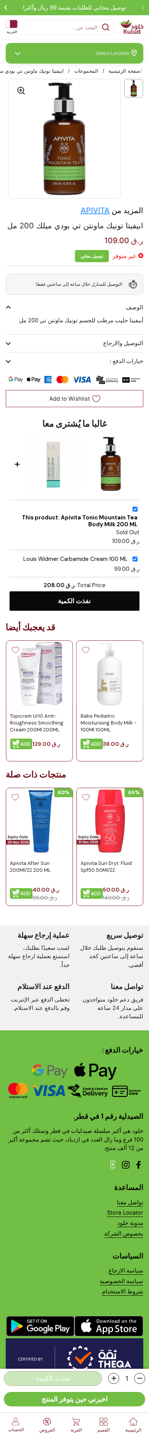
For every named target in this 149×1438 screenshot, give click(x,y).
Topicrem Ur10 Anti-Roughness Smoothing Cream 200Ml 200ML (36, 723)
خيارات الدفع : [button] (126, 361)
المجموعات (86, 71)
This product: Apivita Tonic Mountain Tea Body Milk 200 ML (80, 521)
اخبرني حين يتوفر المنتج (75, 1399)
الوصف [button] (134, 307)
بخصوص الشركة (123, 1233)
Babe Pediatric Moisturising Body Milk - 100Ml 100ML (109, 723)
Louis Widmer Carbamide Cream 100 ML (75, 559)
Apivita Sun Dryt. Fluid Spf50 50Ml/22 (106, 866)
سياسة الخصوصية (121, 1281)
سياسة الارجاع (126, 1270)
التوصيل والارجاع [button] (123, 343)
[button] (139, 1378)
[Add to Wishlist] (86, 650)
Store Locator (125, 1212)
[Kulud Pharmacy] (131, 27)
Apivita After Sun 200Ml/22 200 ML (30, 866)
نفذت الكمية (74, 601)
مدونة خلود (130, 1223)
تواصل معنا (130, 1202)
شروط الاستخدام (122, 1291)
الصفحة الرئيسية (126, 71)
